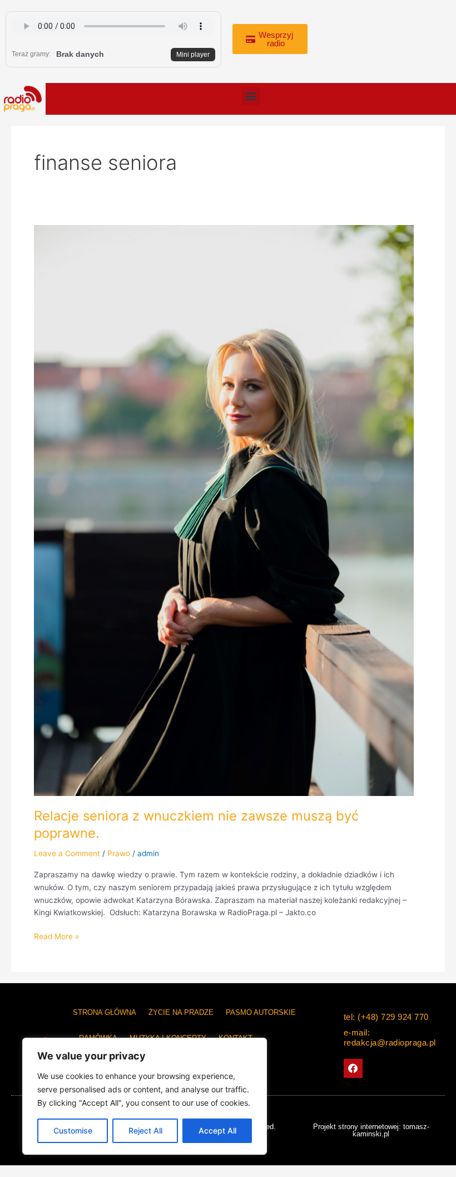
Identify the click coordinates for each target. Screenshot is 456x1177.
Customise (72, 1130)
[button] (251, 96)
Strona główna (104, 1012)
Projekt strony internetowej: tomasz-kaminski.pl (371, 1130)
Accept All (217, 1130)
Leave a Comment (67, 853)
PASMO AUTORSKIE (261, 1012)
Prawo (118, 853)
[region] (144, 1096)
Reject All (145, 1130)
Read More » (56, 935)
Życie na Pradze (181, 1012)
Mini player (193, 54)
